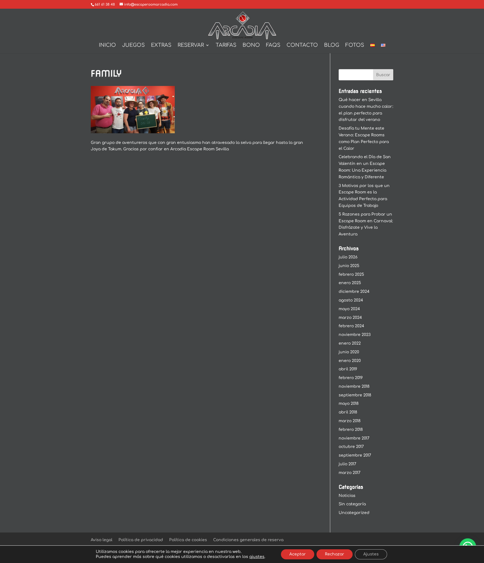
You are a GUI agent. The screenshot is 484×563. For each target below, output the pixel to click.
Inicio (107, 45)
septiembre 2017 (355, 455)
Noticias (347, 496)
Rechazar (334, 554)
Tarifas (226, 45)
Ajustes (371, 554)
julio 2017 (347, 464)
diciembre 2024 (354, 291)
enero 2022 (350, 343)
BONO (251, 45)
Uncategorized (354, 513)
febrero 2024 (351, 326)
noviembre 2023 (355, 335)
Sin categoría (352, 504)
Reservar (191, 45)
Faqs (273, 45)
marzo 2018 (349, 421)
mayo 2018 (349, 403)
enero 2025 (350, 283)
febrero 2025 (351, 274)
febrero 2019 (351, 378)
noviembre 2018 (354, 386)
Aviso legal (101, 540)
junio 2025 (349, 266)
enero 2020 (350, 361)
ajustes (256, 557)
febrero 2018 (351, 429)
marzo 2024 (350, 318)
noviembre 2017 (354, 438)
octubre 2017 (351, 447)
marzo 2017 (349, 473)
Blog (331, 45)
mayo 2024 (349, 309)
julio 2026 (348, 257)
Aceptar (297, 554)
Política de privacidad (140, 540)
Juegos (133, 45)
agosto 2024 (351, 300)
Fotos (354, 45)
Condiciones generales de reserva (248, 540)
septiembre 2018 (355, 395)
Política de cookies (188, 540)
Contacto (302, 45)
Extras (161, 45)
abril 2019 (348, 369)
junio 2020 (349, 352)
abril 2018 (348, 412)
